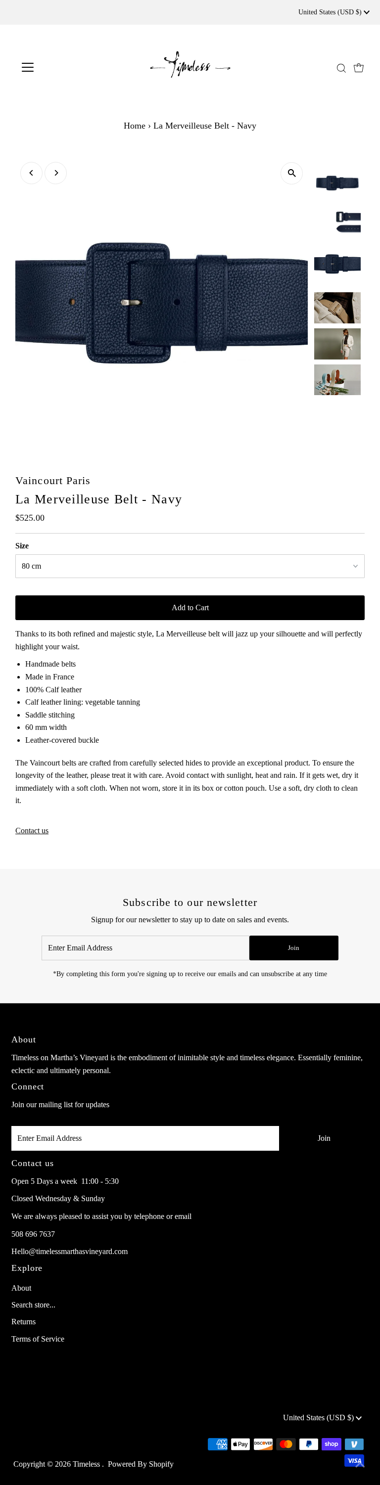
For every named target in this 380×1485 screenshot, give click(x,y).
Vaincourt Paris (53, 480)
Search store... (33, 1305)
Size (22, 545)
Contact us (31, 831)
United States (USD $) (331, 12)
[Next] (56, 173)
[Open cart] (359, 67)
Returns (23, 1321)
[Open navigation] (56, 67)
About (21, 1288)
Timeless (87, 1464)
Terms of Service (37, 1339)
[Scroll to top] (360, 1465)
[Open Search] (341, 68)
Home (134, 126)
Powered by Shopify (141, 1464)
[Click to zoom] (292, 173)
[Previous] (31, 173)
